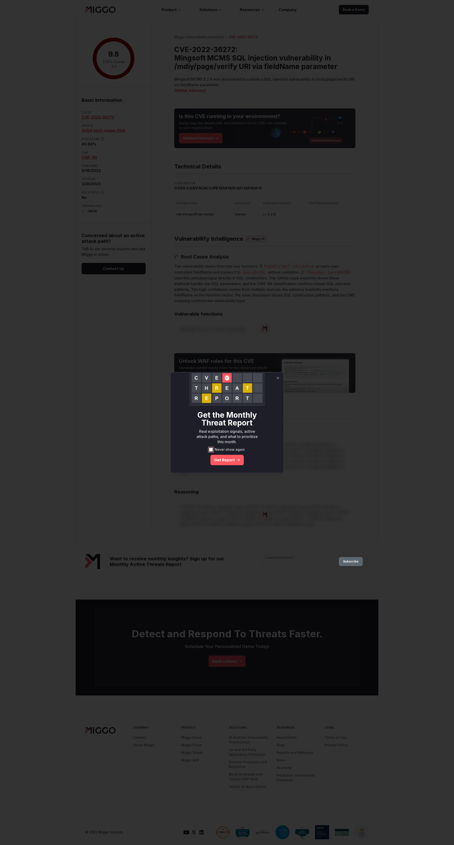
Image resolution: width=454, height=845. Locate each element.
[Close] (278, 378)
